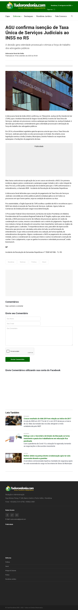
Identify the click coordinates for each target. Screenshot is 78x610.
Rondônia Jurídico (44, 16)
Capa (7, 16)
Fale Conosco (61, 16)
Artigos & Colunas (10, 570)
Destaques (28, 16)
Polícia (7, 575)
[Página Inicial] (25, 6)
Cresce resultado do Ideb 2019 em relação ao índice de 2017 (47, 419)
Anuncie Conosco (10, 594)
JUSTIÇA (26, 453)
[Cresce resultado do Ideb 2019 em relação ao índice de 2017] (13, 420)
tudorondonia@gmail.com (18, 519)
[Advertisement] (39, 283)
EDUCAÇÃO (26, 416)
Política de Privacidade (12, 589)
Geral (7, 566)
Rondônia (11, 262)
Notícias (22, 262)
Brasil (44, 262)
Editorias (17, 16)
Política (33, 262)
